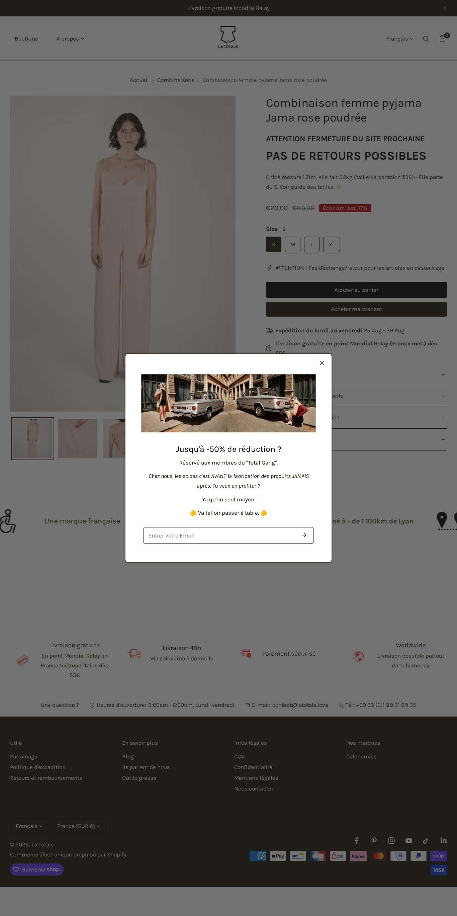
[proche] (322, 363)
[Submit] (304, 535)
